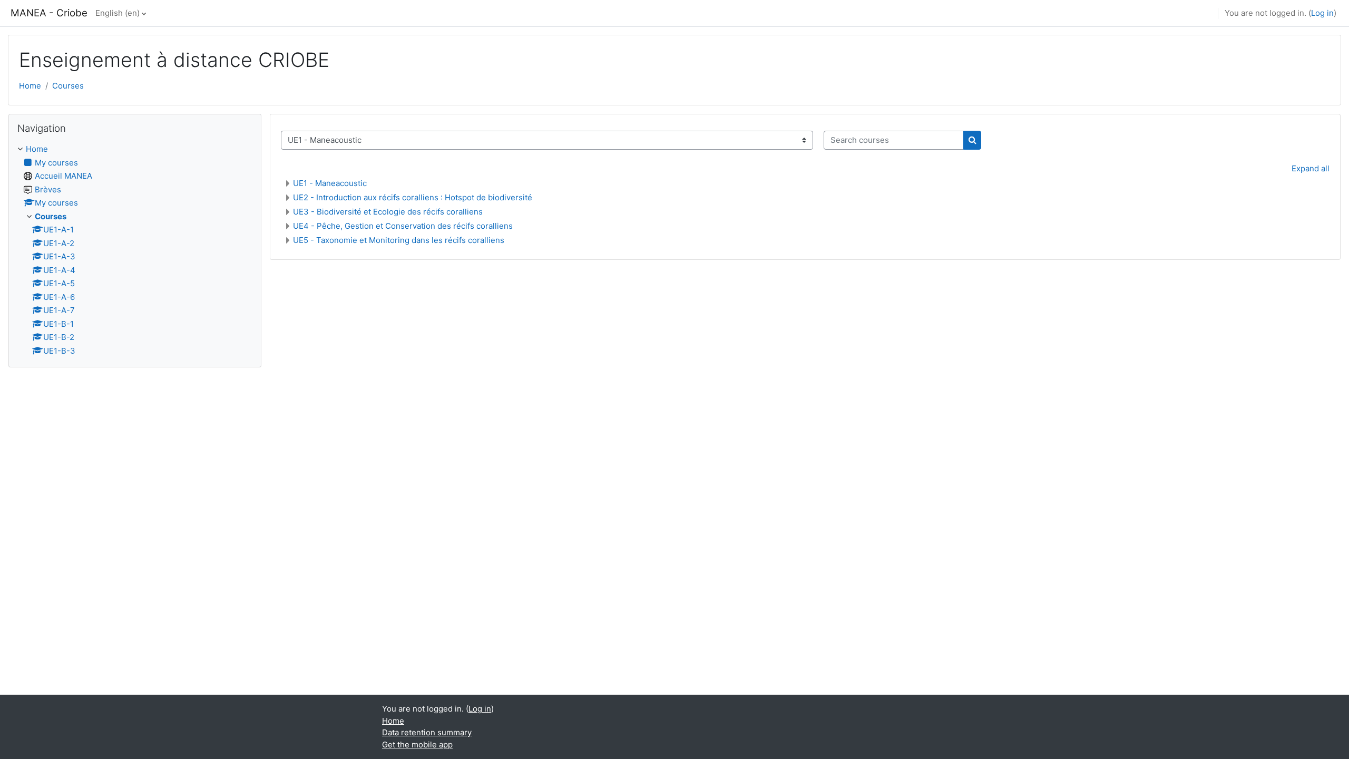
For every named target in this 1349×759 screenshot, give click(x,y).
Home (30, 86)
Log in (1322, 13)
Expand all (1311, 168)
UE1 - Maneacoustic (330, 183)
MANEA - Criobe (49, 13)
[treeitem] (134, 250)
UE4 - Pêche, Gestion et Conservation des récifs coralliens (403, 226)
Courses (68, 86)
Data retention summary (427, 732)
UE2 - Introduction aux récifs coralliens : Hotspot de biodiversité (412, 197)
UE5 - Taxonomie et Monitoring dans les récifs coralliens (398, 240)
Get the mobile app (417, 744)
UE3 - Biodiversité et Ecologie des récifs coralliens (388, 212)
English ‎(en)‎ (117, 13)
